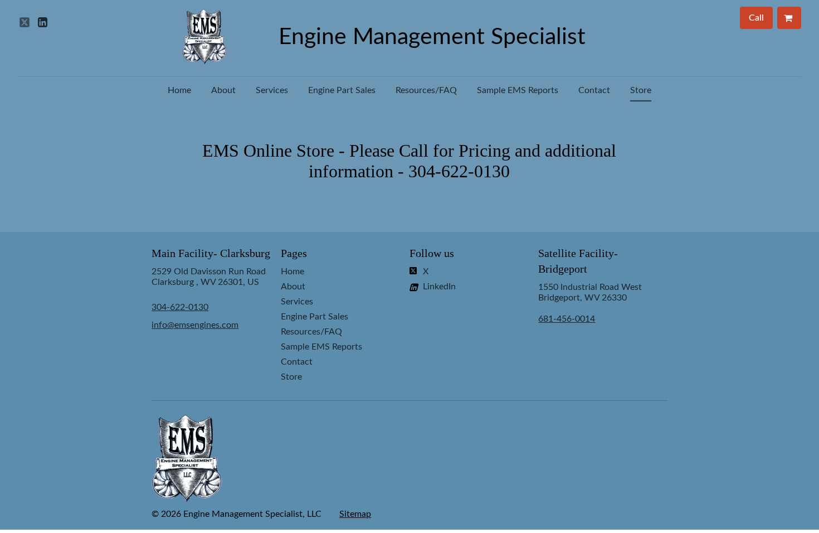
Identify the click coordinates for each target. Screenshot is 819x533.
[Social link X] (24, 22)
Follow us (432, 253)
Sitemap (355, 514)
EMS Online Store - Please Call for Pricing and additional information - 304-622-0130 (409, 160)
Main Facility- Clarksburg (211, 253)
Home (179, 90)
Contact (594, 90)
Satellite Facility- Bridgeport (578, 261)
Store (640, 90)
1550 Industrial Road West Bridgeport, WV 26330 (590, 303)
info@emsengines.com (195, 325)
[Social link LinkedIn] (42, 22)
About (223, 90)
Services (272, 90)
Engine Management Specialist (432, 37)
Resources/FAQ (426, 90)
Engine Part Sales (342, 90)
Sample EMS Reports (517, 90)
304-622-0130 (180, 307)
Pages (294, 253)
